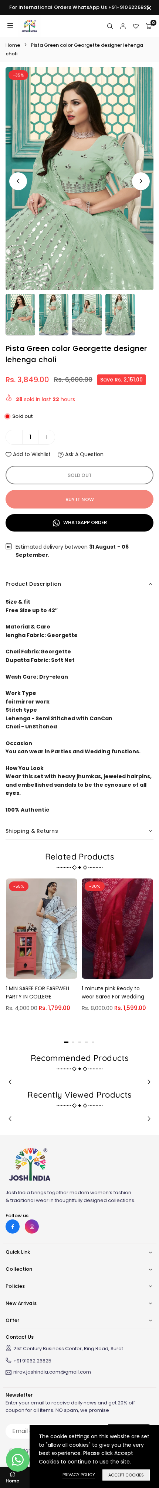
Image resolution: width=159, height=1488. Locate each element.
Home (13, 45)
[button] (141, 181)
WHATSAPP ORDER (84, 522)
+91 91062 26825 (32, 1360)
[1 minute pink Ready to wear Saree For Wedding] (117, 928)
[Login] (122, 26)
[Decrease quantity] (14, 437)
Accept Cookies (126, 1475)
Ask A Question (84, 454)
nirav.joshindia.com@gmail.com (52, 1372)
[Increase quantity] (46, 437)
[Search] (110, 26)
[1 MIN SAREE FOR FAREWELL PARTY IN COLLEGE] (41, 928)
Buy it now (79, 499)
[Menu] (10, 26)
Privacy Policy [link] (78, 1475)
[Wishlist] (135, 26)
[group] (79, 178)
